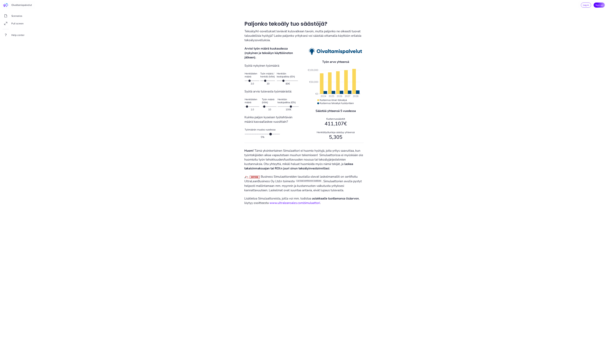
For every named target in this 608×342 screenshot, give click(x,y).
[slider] (249, 80)
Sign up (599, 4)
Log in (586, 4)
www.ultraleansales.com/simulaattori (294, 203)
